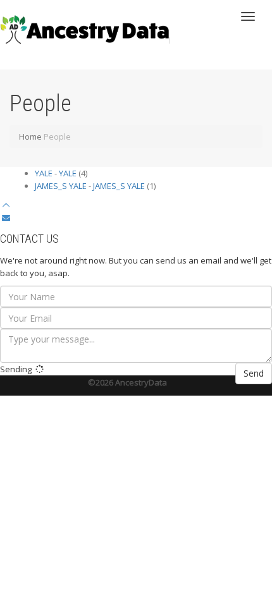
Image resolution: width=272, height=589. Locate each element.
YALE (44, 173)
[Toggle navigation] (248, 16)
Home (30, 136)
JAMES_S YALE (61, 185)
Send (254, 373)
